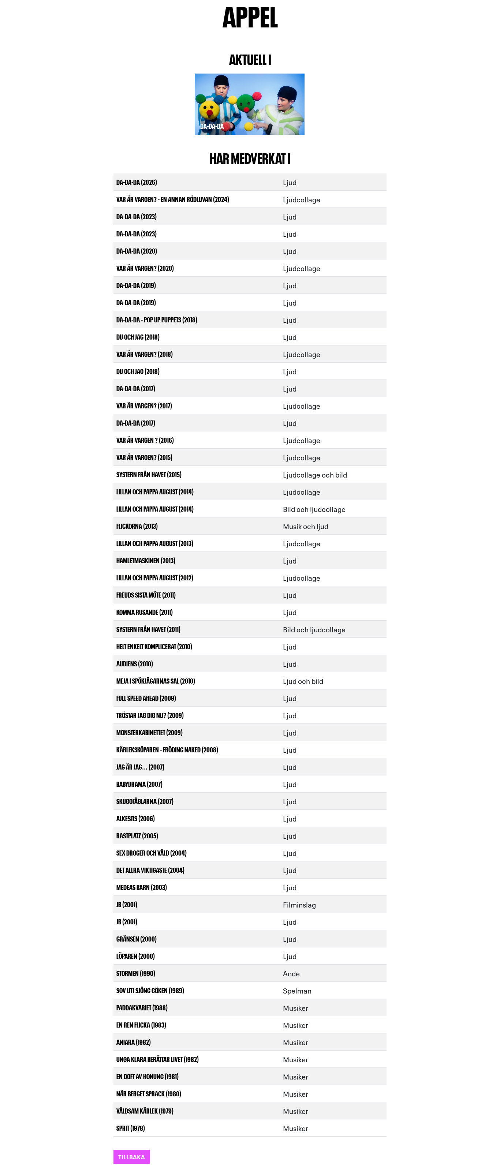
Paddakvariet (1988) (142, 1007)
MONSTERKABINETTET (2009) (149, 732)
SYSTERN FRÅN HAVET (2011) (148, 628)
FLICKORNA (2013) (137, 525)
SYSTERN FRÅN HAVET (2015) (149, 474)
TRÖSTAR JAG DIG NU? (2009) (150, 714)
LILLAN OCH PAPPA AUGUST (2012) (154, 577)
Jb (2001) (126, 904)
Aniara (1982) (133, 1041)
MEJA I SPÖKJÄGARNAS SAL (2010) (155, 680)
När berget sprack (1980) (148, 1093)
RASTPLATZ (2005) (137, 835)
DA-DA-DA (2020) (136, 250)
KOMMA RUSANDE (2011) (144, 611)
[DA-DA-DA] (250, 100)
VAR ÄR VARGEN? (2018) (144, 353)
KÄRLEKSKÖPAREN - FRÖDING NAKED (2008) (167, 749)
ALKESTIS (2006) (135, 818)
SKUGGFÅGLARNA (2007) (144, 800)
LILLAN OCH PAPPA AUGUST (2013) (154, 542)
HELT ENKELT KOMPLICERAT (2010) (154, 646)
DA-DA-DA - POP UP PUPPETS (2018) (156, 319)
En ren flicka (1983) (141, 1024)
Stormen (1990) (135, 972)
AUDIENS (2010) (134, 663)
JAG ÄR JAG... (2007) (140, 766)
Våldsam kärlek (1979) (144, 1110)
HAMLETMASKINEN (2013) (145, 560)
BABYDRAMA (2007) (139, 783)
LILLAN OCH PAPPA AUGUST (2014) (155, 491)
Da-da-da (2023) (136, 216)
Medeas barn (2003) (141, 886)
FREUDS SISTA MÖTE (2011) (146, 594)
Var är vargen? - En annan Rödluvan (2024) (172, 198)
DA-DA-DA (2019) (136, 284)
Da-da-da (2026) (136, 181)
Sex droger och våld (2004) (151, 852)
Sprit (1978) (130, 1127)
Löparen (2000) (135, 955)
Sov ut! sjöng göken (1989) (150, 990)
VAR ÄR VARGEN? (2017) (144, 405)
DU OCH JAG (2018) (138, 336)
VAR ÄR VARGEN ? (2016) (145, 439)
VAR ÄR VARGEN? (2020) (145, 267)
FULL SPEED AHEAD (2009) (146, 697)
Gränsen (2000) (136, 938)
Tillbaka (131, 1156)
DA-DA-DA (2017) (135, 388)
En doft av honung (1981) (147, 1076)
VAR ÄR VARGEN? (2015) (144, 456)
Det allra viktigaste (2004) (150, 869)
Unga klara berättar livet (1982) (157, 1058)
